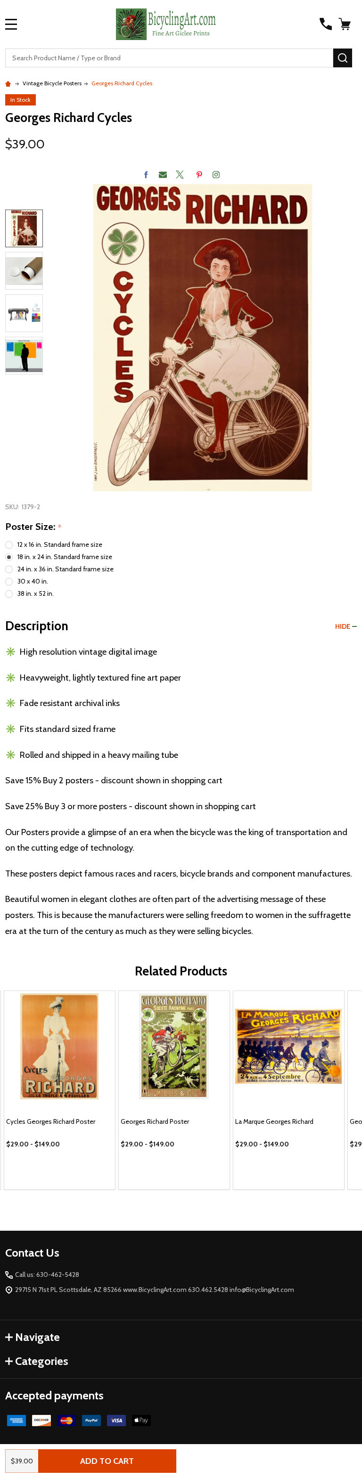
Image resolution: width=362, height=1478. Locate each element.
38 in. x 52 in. (35, 593)
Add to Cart (107, 1461)
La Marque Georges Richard (274, 1121)
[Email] (163, 174)
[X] (180, 174)
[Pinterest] (199, 174)
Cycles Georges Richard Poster (50, 1121)
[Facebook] (146, 174)
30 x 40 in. (32, 581)
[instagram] (216, 174)
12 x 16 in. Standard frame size (59, 544)
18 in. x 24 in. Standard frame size (64, 556)
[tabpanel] (59, 1090)
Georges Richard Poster (155, 1121)
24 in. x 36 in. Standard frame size (65, 569)
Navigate (37, 1337)
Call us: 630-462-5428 (47, 1274)
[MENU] (11, 24)
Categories (41, 1361)
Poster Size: (33, 527)
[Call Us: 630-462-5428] (325, 24)
